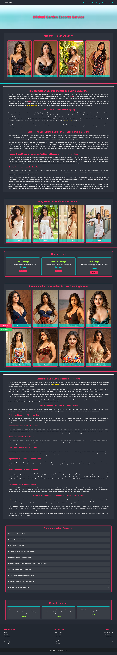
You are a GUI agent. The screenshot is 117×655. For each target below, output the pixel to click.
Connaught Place (8, 640)
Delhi (5, 632)
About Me (91, 3)
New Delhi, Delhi (109, 636)
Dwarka (6, 634)
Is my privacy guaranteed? (58, 546)
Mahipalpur (7, 636)
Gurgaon (58, 640)
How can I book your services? (58, 540)
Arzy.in (10, 499)
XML (111, 640)
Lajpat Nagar (58, 632)
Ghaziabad (58, 644)
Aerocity (6, 638)
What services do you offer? (58, 534)
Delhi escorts (55, 384)
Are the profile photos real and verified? (58, 570)
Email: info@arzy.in (108, 634)
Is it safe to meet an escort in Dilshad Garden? (58, 576)
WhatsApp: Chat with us (107, 638)
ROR (112, 642)
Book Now (22, 271)
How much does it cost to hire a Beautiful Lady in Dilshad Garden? (58, 564)
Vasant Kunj (7, 644)
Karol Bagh (58, 636)
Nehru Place (58, 634)
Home (85, 3)
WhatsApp (5, 329)
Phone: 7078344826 (108, 632)
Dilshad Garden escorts (31, 105)
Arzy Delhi (8, 3)
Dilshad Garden (68, 120)
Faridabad (58, 642)
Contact (110, 3)
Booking (104, 3)
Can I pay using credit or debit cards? (58, 587)
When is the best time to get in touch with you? (58, 582)
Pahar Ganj (7, 642)
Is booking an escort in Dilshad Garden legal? (58, 552)
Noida (58, 638)
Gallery (98, 3)
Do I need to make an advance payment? (58, 558)
